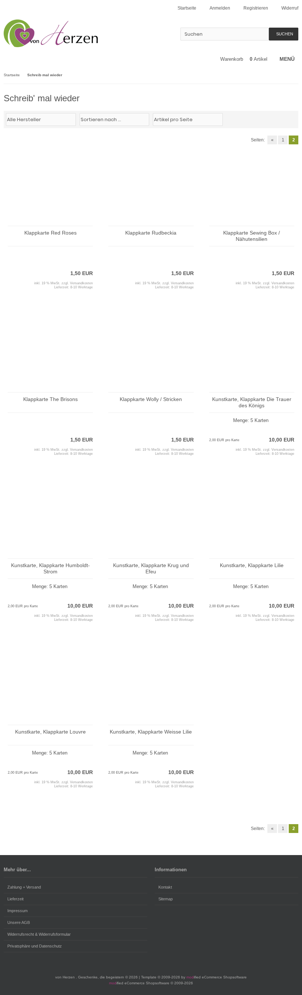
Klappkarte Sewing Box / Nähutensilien (251, 236)
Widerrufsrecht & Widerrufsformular (39, 934)
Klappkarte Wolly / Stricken (151, 399)
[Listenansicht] (294, 119)
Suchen (283, 34)
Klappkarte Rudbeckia (150, 233)
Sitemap (165, 899)
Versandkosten (81, 283)
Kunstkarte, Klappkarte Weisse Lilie (151, 732)
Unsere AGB (18, 922)
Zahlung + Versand (24, 887)
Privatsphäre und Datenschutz (34, 946)
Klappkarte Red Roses (50, 233)
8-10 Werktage (81, 287)
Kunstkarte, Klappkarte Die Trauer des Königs (251, 402)
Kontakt (165, 887)
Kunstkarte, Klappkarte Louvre (50, 732)
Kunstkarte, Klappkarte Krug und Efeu (151, 568)
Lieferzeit (15, 899)
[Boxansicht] (290, 119)
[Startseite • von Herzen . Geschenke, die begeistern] (52, 33)
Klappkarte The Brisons (50, 399)
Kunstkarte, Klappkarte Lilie (252, 565)
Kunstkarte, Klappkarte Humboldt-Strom (50, 568)
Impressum (17, 910)
